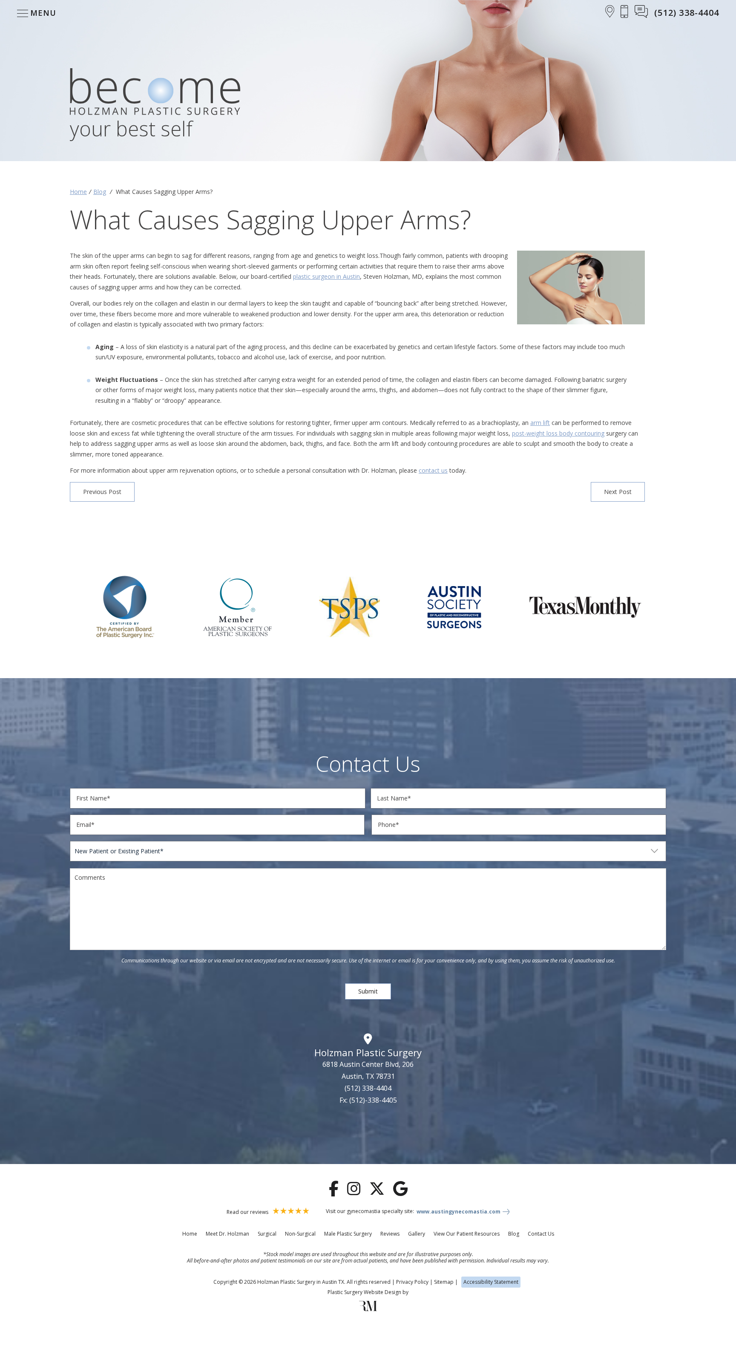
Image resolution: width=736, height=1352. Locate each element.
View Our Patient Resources (467, 1233)
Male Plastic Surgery (348, 1233)
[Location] (610, 12)
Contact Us (541, 1233)
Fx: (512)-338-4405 (368, 1100)
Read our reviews (248, 1212)
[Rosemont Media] (368, 1309)
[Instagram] (354, 1188)
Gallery (416, 1233)
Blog (99, 192)
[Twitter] (377, 1188)
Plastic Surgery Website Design (364, 1292)
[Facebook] (334, 1188)
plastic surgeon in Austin (326, 276)
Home (78, 192)
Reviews (390, 1233)
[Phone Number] (624, 12)
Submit (368, 991)
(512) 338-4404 (368, 1088)
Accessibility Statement (490, 1282)
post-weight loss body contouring (558, 433)
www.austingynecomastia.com (458, 1212)
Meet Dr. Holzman (227, 1233)
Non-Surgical (300, 1233)
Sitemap (444, 1282)
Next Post (618, 492)
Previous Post (102, 492)
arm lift (540, 423)
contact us (433, 470)
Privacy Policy (412, 1282)
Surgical (267, 1233)
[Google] (400, 1188)
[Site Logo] (155, 93)
